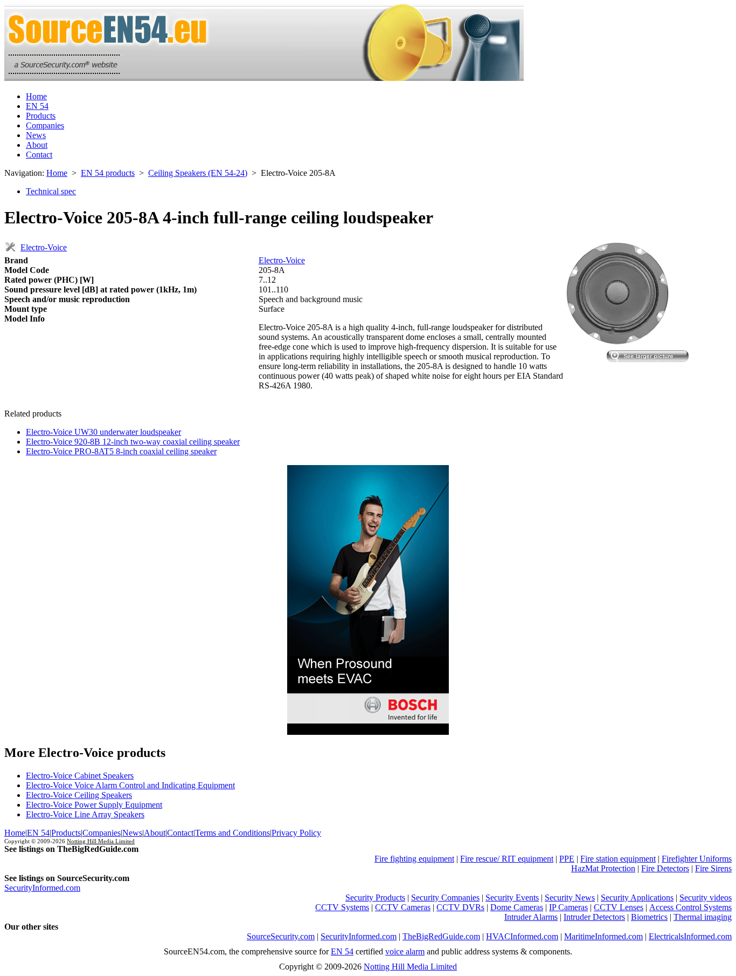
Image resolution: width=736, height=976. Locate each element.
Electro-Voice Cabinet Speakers (80, 775)
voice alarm (405, 951)
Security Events (512, 897)
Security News (570, 897)
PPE (566, 858)
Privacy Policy (296, 832)
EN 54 (37, 106)
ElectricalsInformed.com (690, 936)
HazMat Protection (603, 868)
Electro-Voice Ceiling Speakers (79, 795)
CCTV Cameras (403, 907)
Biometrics (649, 917)
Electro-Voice (43, 247)
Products (40, 115)
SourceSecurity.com (281, 936)
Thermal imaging (702, 917)
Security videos (705, 897)
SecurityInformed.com (42, 887)
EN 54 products (108, 173)
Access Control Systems (690, 907)
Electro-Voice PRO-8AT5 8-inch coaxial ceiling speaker (121, 451)
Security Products (375, 897)
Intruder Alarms (531, 917)
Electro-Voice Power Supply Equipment (94, 804)
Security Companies (445, 897)
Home (36, 96)
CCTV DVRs (460, 907)
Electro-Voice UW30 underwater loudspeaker (103, 431)
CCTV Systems (342, 907)
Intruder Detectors (594, 917)
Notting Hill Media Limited (101, 841)
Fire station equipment (618, 858)
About (36, 144)
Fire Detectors (665, 868)
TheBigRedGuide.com (441, 936)
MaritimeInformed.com (603, 936)
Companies (45, 125)
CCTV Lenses (618, 907)
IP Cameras (568, 907)
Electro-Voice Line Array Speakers (85, 814)
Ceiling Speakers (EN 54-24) (197, 173)
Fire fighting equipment (414, 858)
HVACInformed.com (522, 936)
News (36, 135)
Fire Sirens (713, 868)
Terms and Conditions (232, 832)
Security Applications (637, 897)
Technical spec (51, 191)
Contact (39, 154)
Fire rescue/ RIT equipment (506, 858)
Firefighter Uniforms (697, 858)
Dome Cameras (516, 907)
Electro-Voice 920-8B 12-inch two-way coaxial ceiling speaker (133, 441)
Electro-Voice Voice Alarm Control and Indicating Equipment (130, 785)
